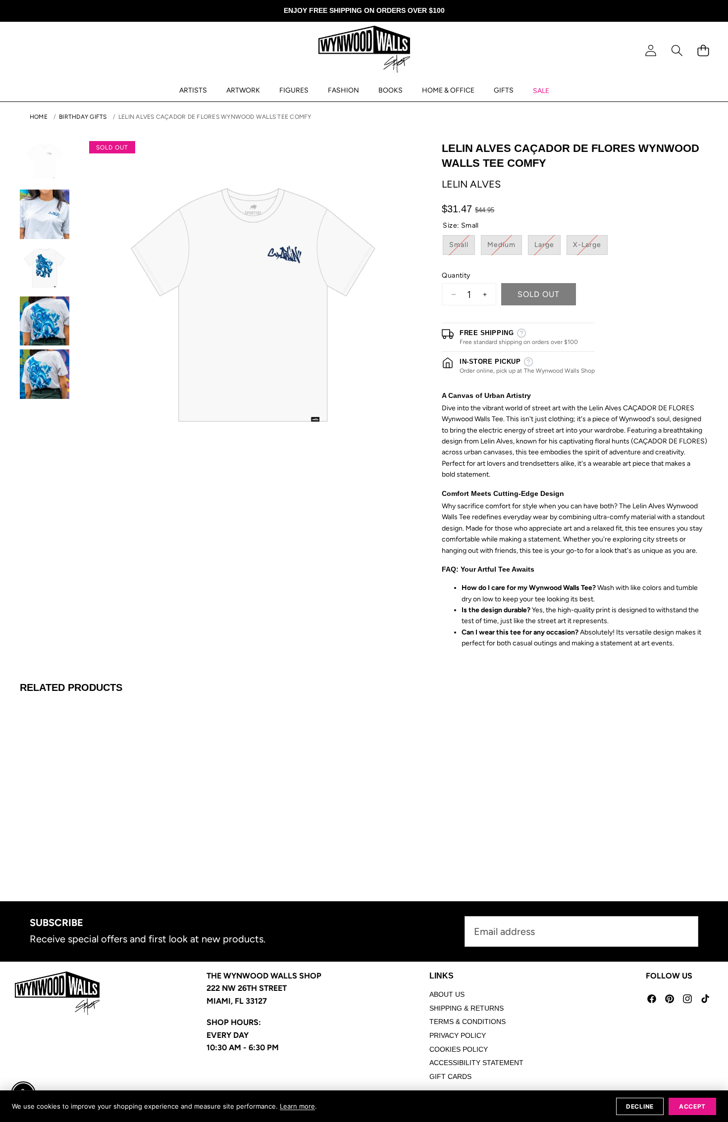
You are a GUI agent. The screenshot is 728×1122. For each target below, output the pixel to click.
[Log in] (650, 51)
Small (462, 247)
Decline (640, 1106)
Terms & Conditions (467, 1021)
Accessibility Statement (476, 1063)
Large (547, 247)
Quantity (456, 275)
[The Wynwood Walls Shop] (364, 51)
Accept (692, 1106)
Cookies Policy (458, 1049)
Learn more (297, 1106)
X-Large (590, 247)
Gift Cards (450, 1076)
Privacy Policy (457, 1035)
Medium (504, 247)
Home (39, 116)
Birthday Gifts (82, 116)
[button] (677, 51)
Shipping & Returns (466, 1008)
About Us (447, 994)
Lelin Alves (471, 184)
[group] (44, 161)
